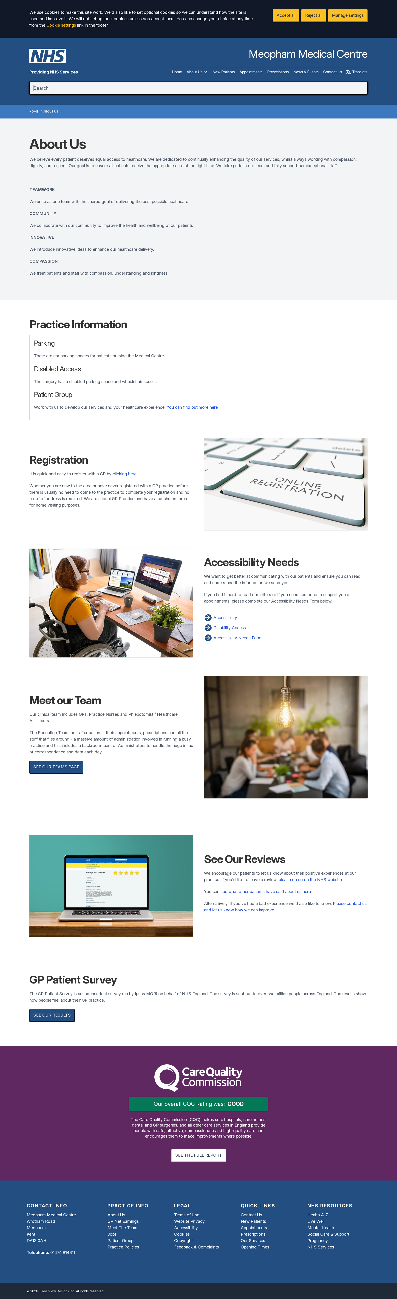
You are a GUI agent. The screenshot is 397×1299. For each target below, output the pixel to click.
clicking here (124, 473)
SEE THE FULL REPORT (198, 1155)
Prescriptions (278, 72)
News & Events (306, 72)
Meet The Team (122, 1227)
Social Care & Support (328, 1234)
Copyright (183, 1240)
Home (177, 72)
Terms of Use (186, 1214)
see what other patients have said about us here (266, 891)
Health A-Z (317, 1214)
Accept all (286, 15)
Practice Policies (123, 1247)
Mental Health (320, 1227)
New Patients (224, 72)
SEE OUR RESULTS (52, 1015)
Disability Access (229, 627)
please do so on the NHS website (310, 879)
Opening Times (255, 1247)
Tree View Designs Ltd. (57, 1291)
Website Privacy (189, 1221)
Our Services (253, 1240)
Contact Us (332, 72)
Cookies (182, 1234)
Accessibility (224, 617)
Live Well (315, 1221)
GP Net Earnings (123, 1221)
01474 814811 (62, 1252)
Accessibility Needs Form (236, 637)
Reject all (313, 15)
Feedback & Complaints (196, 1247)
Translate (360, 72)
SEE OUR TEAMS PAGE (56, 766)
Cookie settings (61, 25)
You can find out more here (192, 407)
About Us (194, 72)
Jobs (112, 1234)
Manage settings (348, 15)
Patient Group (120, 1240)
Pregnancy (317, 1240)
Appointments (251, 72)
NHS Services (320, 1247)
